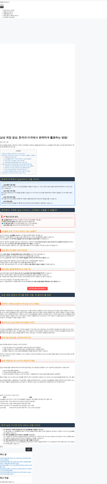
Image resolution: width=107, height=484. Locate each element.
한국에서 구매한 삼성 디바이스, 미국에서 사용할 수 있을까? (18, 155)
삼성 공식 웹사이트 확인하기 (37, 288)
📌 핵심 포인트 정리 (10, 157)
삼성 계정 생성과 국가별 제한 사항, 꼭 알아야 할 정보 (16, 164)
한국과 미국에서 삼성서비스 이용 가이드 (13, 153)
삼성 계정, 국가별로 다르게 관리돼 (13, 160)
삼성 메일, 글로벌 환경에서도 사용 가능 (15, 162)
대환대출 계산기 (8, 13)
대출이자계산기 (4, 2)
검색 (1, 446)
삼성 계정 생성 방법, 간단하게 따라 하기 (15, 169)
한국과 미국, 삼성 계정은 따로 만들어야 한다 (16, 167)
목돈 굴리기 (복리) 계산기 (11, 15)
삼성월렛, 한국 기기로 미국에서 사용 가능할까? (17, 159)
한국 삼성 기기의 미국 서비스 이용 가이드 (13, 173)
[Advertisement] (53, 31)
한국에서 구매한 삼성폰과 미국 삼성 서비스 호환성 (18, 166)
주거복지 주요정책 (8, 17)
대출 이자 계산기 (8, 12)
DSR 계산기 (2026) (8, 10)
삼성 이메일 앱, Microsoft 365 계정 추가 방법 (16, 171)
